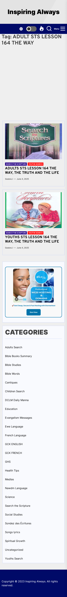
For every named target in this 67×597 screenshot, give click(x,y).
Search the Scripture (16, 164)
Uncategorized (14, 549)
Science (10, 497)
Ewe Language (14, 426)
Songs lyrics (12, 532)
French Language (15, 435)
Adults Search (13, 347)
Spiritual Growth (15, 541)
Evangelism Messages (18, 417)
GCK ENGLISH (14, 444)
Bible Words (12, 373)
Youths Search (35, 164)
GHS (8, 461)
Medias (9, 479)
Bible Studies (13, 364)
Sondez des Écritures (18, 523)
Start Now (33, 312)
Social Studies (13, 514)
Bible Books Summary (18, 356)
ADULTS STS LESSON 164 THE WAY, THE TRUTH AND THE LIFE (32, 170)
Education (11, 408)
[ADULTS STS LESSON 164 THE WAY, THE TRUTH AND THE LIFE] (33, 141)
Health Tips (12, 470)
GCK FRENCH (13, 453)
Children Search (15, 391)
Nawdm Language (16, 488)
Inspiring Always (34, 11)
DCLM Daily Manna (17, 400)
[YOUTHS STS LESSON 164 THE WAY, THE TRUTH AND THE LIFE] (33, 210)
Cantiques (11, 382)
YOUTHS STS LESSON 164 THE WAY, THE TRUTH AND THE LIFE (32, 239)
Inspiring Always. (36, 581)
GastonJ (9, 179)
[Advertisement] (33, 82)
